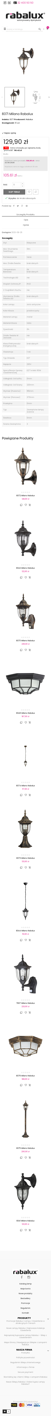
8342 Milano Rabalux (25, 568)
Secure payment (25, 1372)
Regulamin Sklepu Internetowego (25, 1362)
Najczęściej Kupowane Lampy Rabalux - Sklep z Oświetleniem (25, 1336)
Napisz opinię (9, 133)
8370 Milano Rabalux (25, 640)
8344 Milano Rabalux (25, 930)
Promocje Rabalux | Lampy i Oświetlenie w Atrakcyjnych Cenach (26, 1322)
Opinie (26, 225)
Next (49, 97)
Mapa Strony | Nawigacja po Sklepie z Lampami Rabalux (25, 1343)
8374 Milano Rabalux (25, 785)
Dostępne (6, 232)
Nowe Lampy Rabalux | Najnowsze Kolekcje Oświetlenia (25, 1329)
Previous (2, 97)
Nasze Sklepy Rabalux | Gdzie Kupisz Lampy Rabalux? (25, 1383)
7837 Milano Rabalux (25, 1003)
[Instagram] (28, 1278)
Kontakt (25, 1313)
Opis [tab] (26, 220)
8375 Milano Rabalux (25, 1148)
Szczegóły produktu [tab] (25, 214)
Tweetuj (18, 206)
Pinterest (27, 206)
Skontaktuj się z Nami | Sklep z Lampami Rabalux (25, 1377)
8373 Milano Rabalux (25, 858)
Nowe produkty (25, 1293)
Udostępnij (13, 206)
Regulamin (25, 1308)
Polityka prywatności (25, 1357)
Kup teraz (14, 191)
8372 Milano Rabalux (25, 495)
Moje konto (26, 1288)
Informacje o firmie (25, 1367)
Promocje (25, 1303)
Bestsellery (25, 1298)
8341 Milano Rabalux (25, 1220)
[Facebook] (22, 1278)
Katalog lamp (25, 1283)
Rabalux (29, 119)
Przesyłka (25, 1352)
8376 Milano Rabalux (25, 1075)
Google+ (22, 206)
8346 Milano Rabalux (25, 713)
